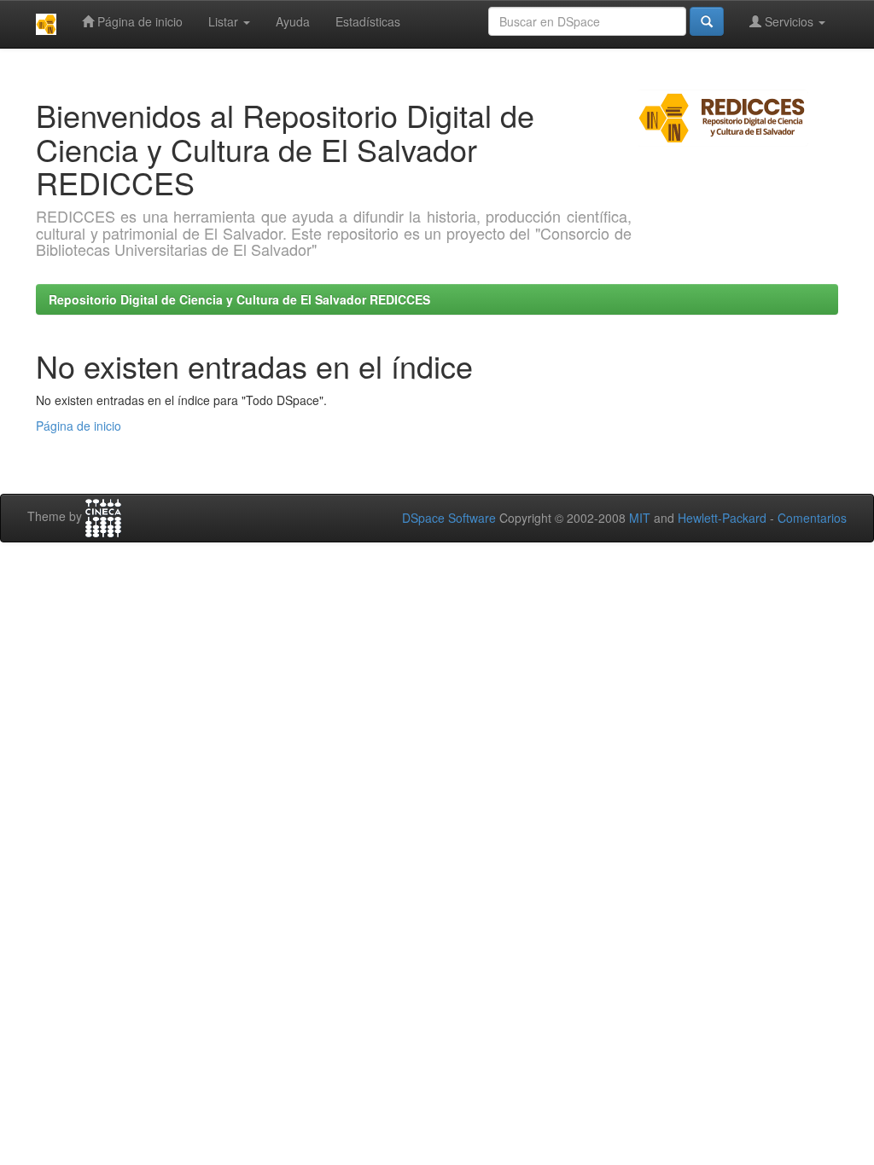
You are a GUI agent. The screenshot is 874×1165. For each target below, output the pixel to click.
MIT (639, 517)
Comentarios (812, 517)
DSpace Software (449, 517)
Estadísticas (367, 21)
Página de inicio (138, 21)
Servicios (789, 21)
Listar (225, 21)
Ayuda (293, 21)
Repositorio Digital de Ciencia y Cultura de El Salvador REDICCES (239, 299)
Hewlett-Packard (722, 517)
